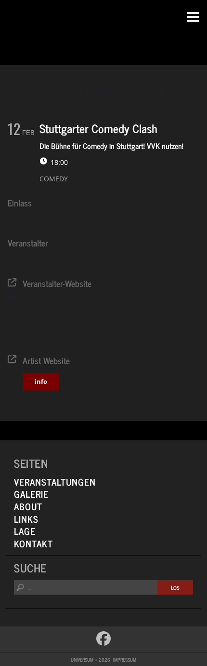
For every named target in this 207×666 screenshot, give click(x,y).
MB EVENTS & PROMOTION (50, 255)
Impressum (124, 659)
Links (26, 518)
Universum (104, 30)
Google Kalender (105, 299)
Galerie (31, 493)
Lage (25, 530)
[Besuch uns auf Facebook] (103, 638)
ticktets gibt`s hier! (50, 328)
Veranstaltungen (55, 481)
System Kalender (48, 299)
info (41, 381)
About (28, 506)
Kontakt (33, 543)
